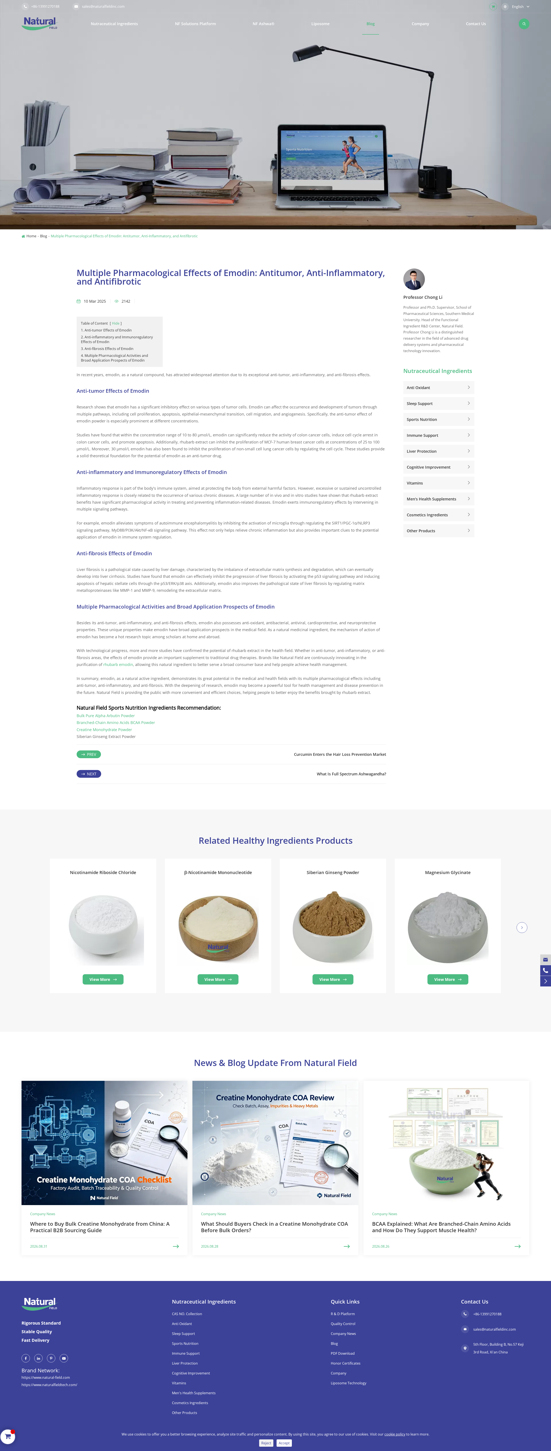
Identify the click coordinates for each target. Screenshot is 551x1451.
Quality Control (343, 1323)
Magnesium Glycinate (448, 872)
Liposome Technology (348, 1383)
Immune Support (422, 435)
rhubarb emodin (118, 664)
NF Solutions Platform (195, 23)
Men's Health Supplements (431, 498)
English (518, 6)
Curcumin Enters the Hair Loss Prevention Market (340, 754)
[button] (29, 933)
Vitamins (415, 482)
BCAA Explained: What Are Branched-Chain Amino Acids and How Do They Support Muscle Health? (441, 1227)
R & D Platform (343, 1313)
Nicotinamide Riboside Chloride (103, 872)
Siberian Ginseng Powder (333, 872)
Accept (284, 1443)
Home (31, 236)
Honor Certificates (346, 1363)
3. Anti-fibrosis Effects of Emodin (107, 348)
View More (103, 979)
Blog (371, 23)
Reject (266, 1443)
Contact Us (476, 23)
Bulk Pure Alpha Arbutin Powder (106, 715)
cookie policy (394, 1434)
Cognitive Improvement (428, 466)
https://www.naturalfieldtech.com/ (49, 1384)
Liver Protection (421, 451)
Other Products (421, 530)
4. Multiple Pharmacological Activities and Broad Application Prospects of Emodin (114, 358)
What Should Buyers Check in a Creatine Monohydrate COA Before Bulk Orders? (274, 1227)
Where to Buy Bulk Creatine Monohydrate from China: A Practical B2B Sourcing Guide (100, 1227)
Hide (115, 323)
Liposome (320, 23)
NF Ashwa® (263, 23)
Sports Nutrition (422, 419)
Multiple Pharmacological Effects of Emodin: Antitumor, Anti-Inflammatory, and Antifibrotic (124, 236)
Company (420, 23)
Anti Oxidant (418, 387)
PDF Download (343, 1353)
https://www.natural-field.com (46, 1377)
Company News (343, 1333)
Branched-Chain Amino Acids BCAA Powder (116, 722)
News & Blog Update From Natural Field (275, 1063)
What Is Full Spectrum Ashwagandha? (351, 773)
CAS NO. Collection (187, 1313)
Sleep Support (420, 403)
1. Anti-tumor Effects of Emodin (106, 330)
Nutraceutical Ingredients (114, 23)
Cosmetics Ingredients (427, 514)
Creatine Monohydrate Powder (104, 729)
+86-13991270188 (41, 6)
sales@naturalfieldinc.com (99, 6)
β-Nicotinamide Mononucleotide (218, 872)
